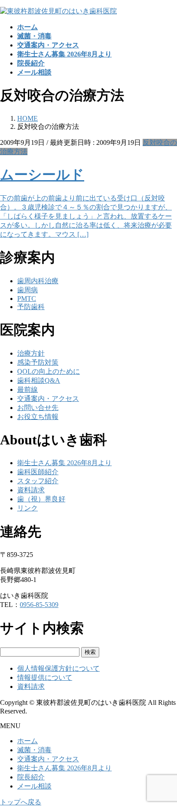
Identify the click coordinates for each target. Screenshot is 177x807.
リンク (27, 508)
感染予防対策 (37, 362)
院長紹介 (31, 777)
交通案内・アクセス (48, 398)
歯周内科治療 (37, 281)
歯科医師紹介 (37, 471)
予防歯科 (31, 306)
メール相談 (34, 786)
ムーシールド (42, 174)
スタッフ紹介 (37, 481)
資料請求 (31, 490)
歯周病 (27, 290)
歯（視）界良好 (41, 499)
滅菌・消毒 (34, 750)
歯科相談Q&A (38, 380)
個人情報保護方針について (58, 668)
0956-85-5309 (39, 604)
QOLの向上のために (48, 371)
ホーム (27, 740)
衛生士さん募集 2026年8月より (64, 462)
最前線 (27, 389)
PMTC (26, 298)
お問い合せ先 (37, 407)
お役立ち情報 (37, 416)
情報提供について (44, 677)
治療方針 (31, 353)
